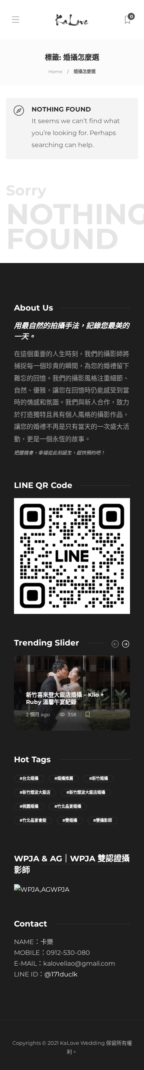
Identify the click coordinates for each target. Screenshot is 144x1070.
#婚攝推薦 (63, 778)
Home (55, 71)
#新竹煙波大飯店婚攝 (85, 792)
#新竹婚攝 (98, 778)
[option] (72, 693)
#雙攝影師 (102, 820)
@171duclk (61, 974)
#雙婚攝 (69, 820)
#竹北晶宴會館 (33, 820)
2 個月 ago (38, 714)
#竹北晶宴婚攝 (67, 806)
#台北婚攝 (29, 778)
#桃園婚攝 (29, 806)
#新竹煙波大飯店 (35, 792)
